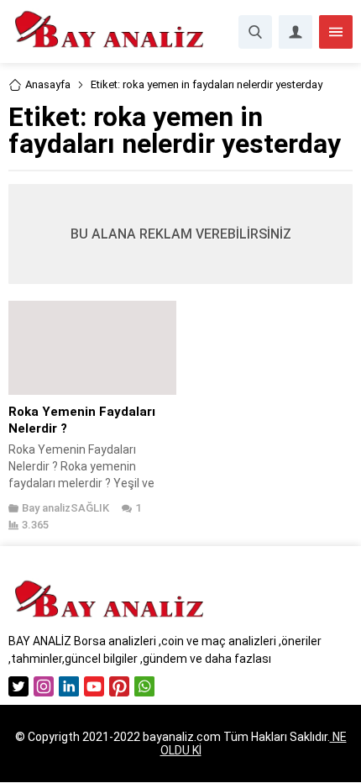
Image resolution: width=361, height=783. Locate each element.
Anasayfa (48, 84)
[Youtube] (94, 686)
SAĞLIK (90, 508)
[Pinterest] (119, 686)
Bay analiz (46, 508)
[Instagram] (44, 686)
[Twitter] (18, 686)
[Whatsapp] (144, 686)
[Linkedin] (69, 686)
